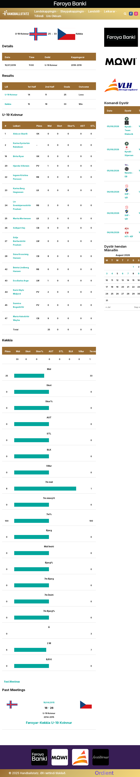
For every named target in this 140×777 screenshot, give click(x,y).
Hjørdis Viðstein (21, 166)
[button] (57, 11)
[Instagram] (136, 14)
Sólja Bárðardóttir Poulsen (19, 241)
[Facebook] (131, 14)
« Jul (108, 307)
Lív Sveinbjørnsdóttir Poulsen (22, 205)
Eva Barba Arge (21, 280)
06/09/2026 (113, 192)
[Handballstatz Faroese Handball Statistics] (16, 13)
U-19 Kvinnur (11, 94)
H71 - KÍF (129, 236)
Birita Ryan (18, 156)
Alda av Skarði (20, 134)
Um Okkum (53, 16)
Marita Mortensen (22, 218)
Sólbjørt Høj (19, 228)
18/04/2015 (49, 702)
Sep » (137, 307)
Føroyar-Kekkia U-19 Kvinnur (49, 723)
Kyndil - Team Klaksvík (129, 130)
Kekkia (8, 104)
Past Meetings (12, 681)
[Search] (125, 13)
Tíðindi (38, 16)
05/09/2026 (113, 126)
